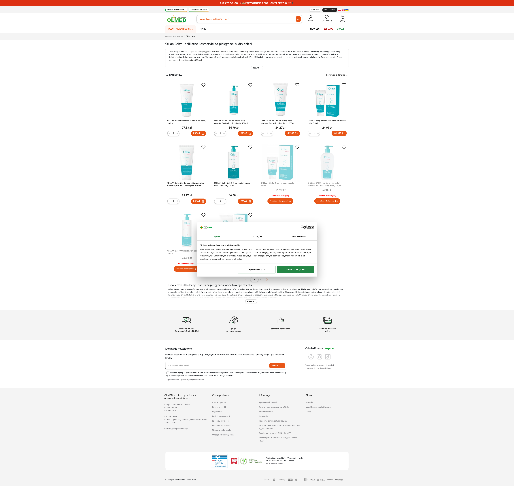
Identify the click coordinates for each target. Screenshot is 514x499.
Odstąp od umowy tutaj (223, 435)
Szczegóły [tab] (257, 236)
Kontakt (309, 402)
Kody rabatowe (266, 412)
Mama (220, 298)
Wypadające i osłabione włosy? (214, 19)
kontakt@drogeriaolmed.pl (176, 429)
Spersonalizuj (255, 269)
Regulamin (217, 412)
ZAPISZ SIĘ (275, 365)
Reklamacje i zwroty (221, 426)
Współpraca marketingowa (318, 407)
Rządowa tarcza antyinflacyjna (273, 421)
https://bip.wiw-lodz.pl (275, 464)
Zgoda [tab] (217, 236)
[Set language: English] (343, 10)
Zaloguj (315, 10)
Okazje (340, 29)
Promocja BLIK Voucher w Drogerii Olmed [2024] (278, 439)
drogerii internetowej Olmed (190, 60)
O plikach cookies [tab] (297, 236)
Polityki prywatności (196, 380)
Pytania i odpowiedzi (268, 402)
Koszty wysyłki (219, 407)
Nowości (315, 29)
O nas (308, 412)
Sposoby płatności (220, 421)
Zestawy (328, 29)
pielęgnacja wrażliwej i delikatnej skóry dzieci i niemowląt (225, 52)
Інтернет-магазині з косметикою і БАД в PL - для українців (280, 427)
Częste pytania (219, 402)
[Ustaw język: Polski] (339, 10)
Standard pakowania (221, 430)
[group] (257, 3)
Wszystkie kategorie (179, 29)
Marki (203, 29)
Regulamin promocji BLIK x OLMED (275, 433)
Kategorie (263, 416)
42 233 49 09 (170, 417)
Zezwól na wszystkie (295, 269)
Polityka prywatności (221, 416)
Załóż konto (329, 10)
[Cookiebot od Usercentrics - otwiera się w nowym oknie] (302, 228)
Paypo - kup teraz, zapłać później (274, 407)
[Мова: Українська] (347, 10)
